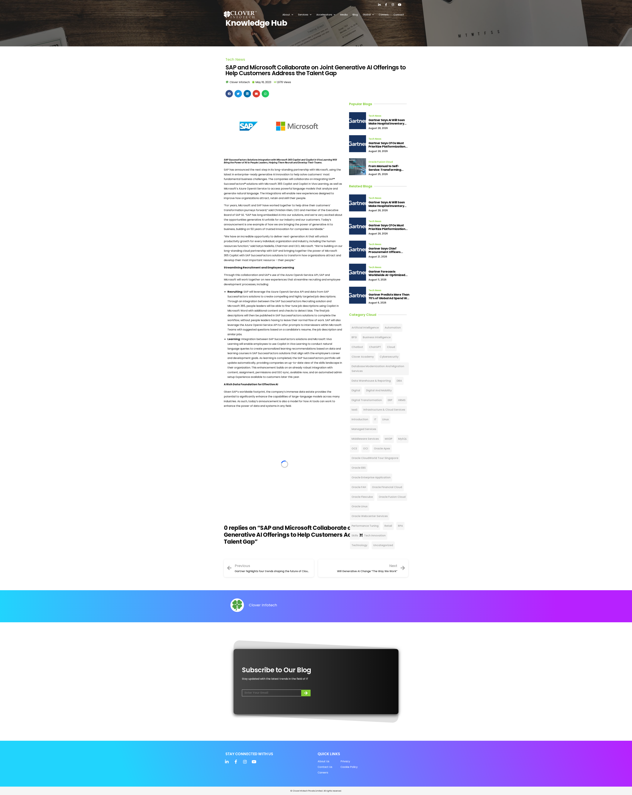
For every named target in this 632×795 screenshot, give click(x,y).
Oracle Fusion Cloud (381, 162)
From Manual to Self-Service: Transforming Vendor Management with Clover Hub (388, 167)
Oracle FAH (359, 487)
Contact (399, 14)
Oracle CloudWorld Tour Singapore (375, 458)
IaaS (354, 410)
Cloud (391, 347)
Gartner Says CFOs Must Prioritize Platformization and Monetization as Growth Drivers (387, 144)
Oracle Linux (360, 506)
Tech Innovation (375, 535)
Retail (388, 526)
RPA (400, 526)
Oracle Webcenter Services (370, 516)
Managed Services (364, 429)
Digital (356, 390)
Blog (355, 14)
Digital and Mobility (379, 390)
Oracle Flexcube (362, 497)
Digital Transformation (367, 400)
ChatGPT (375, 347)
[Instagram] (393, 5)
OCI (365, 448)
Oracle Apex (382, 448)
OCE (354, 448)
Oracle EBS (359, 468)
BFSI (354, 337)
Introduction (360, 419)
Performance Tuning (365, 526)
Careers (384, 14)
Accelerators (324, 14)
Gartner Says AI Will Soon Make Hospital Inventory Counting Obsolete (387, 121)
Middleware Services (365, 439)
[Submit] (306, 693)
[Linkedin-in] (379, 5)
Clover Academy (363, 357)
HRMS (402, 400)
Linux (385, 419)
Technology (359, 545)
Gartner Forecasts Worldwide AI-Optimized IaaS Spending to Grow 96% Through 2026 (388, 273)
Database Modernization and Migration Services (378, 368)
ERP (390, 400)
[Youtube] (400, 5)
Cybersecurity (389, 357)
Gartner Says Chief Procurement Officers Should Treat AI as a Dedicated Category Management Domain (385, 250)
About (286, 14)
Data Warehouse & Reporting (371, 381)
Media (344, 14)
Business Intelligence (377, 337)
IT (375, 419)
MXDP (388, 439)
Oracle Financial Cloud (387, 487)
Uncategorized (383, 545)
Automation (393, 327)
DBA (399, 381)
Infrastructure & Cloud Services (384, 410)
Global (367, 14)
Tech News (235, 59)
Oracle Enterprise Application (371, 477)
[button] (229, 93)
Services (303, 14)
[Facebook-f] (386, 5)
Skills (355, 535)
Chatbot (357, 347)
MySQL (402, 439)
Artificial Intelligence (365, 327)
